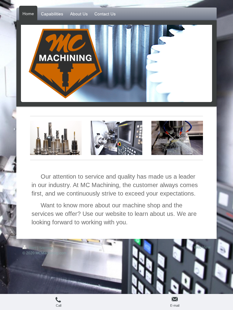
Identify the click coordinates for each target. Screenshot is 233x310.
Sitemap (46, 248)
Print (32, 248)
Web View (202, 247)
